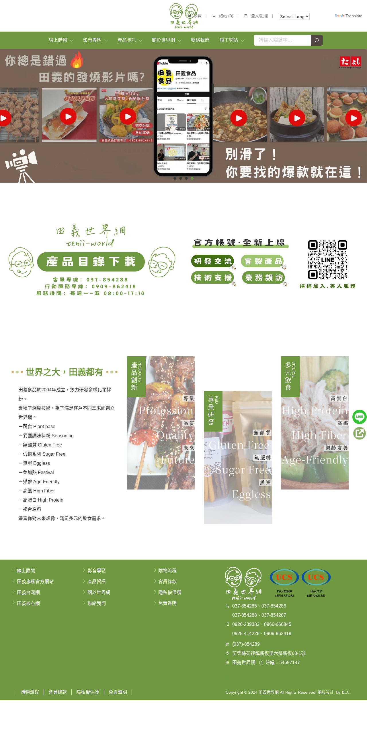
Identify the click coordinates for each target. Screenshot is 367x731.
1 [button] (175, 178)
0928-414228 (245, 633)
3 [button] (186, 178)
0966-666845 (277, 624)
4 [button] (192, 178)
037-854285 (244, 606)
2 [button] (180, 178)
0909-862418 (277, 633)
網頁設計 (326, 692)
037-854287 (273, 615)
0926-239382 (245, 624)
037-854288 (244, 615)
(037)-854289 (246, 644)
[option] (183, 116)
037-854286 (273, 606)
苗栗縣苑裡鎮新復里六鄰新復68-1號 (269, 653)
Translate (353, 15)
